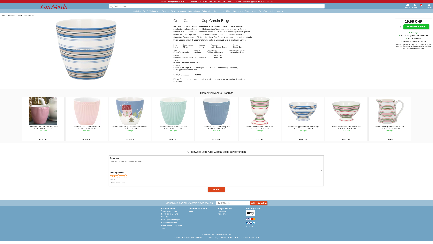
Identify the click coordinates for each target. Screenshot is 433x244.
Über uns (165, 217)
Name (112, 179)
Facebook (222, 211)
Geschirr (165, 11)
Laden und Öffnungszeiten (171, 226)
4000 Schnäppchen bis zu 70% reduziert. (258, 1)
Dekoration (181, 11)
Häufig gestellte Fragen (170, 220)
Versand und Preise (169, 211)
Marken (280, 11)
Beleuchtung (219, 11)
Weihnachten (155, 11)
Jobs (163, 229)
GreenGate (263, 11)
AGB (191, 211)
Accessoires (238, 11)
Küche (173, 11)
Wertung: (117, 173)
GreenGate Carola (181, 52)
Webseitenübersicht (169, 223)
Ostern (247, 11)
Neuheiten (137, 11)
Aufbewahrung (194, 11)
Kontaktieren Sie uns (169, 214)
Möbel (228, 11)
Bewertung (114, 158)
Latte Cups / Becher (219, 47)
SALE (145, 11)
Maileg (272, 11)
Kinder (254, 11)
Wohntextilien (207, 11)
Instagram (222, 214)
